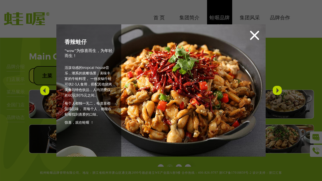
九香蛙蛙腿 (43, 90)
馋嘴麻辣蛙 (276, 90)
